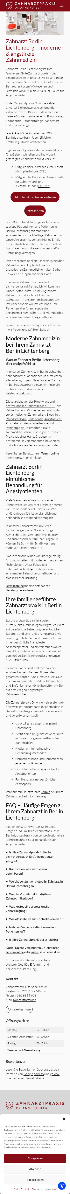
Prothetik (12, 423)
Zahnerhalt (13, 410)
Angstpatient (53, 419)
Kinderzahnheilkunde (34, 423)
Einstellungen (35, 1179)
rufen (16, 457)
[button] (64, 1119)
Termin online (50, 453)
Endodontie (35, 419)
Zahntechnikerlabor (47, 150)
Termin (45, 792)
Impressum (51, 1189)
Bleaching (52, 414)
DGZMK (44, 186)
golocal (55, 1074)
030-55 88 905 (26, 995)
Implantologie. (15, 428)
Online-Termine (19, 1009)
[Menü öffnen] (62, 5)
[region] (35, 23)
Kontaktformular (24, 1000)
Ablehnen (35, 1169)
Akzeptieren (35, 1158)
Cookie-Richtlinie (21, 1189)
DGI (42, 171)
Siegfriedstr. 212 (16, 991)
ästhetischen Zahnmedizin (28, 414)
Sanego (39, 1074)
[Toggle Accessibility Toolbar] (62, 1186)
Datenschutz (38, 1189)
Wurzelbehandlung (39, 410)
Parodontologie (16, 419)
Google (28, 1074)
